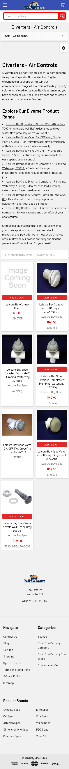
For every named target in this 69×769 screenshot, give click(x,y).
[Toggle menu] (5, 5)
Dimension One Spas (16, 729)
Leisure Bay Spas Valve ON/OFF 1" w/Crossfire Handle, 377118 (17, 448)
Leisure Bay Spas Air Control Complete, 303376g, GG (51, 308)
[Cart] (63, 5)
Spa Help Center (13, 663)
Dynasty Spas (11, 709)
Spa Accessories (48, 665)
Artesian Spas (12, 722)
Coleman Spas (12, 736)
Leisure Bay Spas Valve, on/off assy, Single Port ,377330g (51, 455)
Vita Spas (42, 716)
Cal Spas (8, 716)
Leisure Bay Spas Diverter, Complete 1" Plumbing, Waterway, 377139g (17, 375)
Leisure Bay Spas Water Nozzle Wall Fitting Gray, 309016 (17, 526)
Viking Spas (43, 722)
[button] (63, 48)
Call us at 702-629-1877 (35, 600)
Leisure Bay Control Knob (21, 208)
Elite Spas (42, 709)
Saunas (42, 636)
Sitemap (8, 683)
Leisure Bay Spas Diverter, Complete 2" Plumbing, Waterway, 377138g (52, 381)
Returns (8, 649)
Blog (6, 643)
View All (41, 736)
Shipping (8, 656)
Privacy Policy (12, 676)
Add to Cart (17, 297)
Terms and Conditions (16, 669)
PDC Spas (42, 729)
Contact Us (10, 636)
